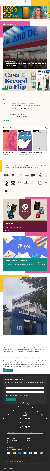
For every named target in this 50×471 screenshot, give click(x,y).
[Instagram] (23, 427)
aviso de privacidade (23, 395)
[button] (4, 2)
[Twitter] (26, 427)
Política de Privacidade (12, 440)
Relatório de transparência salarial (15, 449)
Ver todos (6, 120)
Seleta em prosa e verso (25, 152)
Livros (28, 436)
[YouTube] (29, 427)
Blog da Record (8, 24)
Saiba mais (8, 371)
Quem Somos (10, 447)
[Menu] (2, 2)
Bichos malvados (37, 152)
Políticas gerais (6, 465)
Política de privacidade (16, 465)
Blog (28, 442)
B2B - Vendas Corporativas (13, 445)
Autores (28, 438)
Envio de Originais (11, 438)
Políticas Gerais (10, 442)
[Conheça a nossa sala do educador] (25, 253)
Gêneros (29, 440)
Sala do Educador (31, 445)
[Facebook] (20, 427)
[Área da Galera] (25, 215)
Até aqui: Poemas (8, 152)
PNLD (28, 447)
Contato (9, 436)
